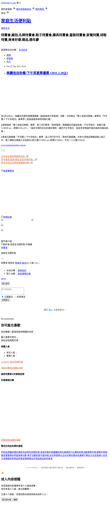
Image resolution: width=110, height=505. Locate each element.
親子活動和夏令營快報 (38, 455)
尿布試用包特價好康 (30, 452)
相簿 (8, 55)
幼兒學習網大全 (56, 455)
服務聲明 (80, 468)
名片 (8, 62)
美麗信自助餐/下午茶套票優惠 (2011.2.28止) (37, 73)
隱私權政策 (70, 468)
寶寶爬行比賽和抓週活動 (75, 452)
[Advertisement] (21, 94)
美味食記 (22, 270)
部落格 (9, 58)
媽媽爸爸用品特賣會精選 (17, 458)
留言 (24, 263)
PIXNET (35, 468)
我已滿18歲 (6, 500)
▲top (3, 278)
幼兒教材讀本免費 (73, 455)
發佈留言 (5, 300)
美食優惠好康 (24, 274)
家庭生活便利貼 (16, 20)
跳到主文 (5, 28)
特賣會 (4, 248)
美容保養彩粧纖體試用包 (52, 452)
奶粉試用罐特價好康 (10, 452)
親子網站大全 (88, 455)
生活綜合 (23, 50)
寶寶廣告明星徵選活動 (16, 455)
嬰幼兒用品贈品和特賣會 (41, 458)
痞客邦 (18, 263)
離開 (15, 500)
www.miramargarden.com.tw (13, 145)
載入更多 (5, 284)
